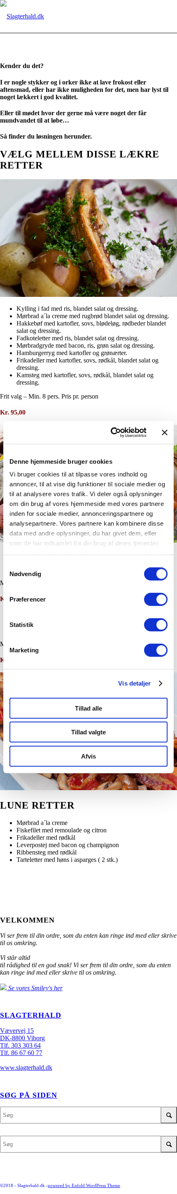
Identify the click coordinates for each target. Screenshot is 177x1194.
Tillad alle (88, 707)
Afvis (88, 755)
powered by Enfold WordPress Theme (84, 1185)
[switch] (156, 599)
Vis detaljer (134, 683)
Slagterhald (30, 1015)
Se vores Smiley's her (35, 987)
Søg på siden (28, 1095)
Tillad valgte (88, 732)
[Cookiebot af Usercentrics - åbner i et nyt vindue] (111, 432)
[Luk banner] (165, 432)
